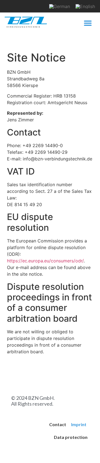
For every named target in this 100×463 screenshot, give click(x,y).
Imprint (78, 424)
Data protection (71, 437)
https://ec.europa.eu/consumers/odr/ (45, 261)
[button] (88, 23)
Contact (57, 424)
